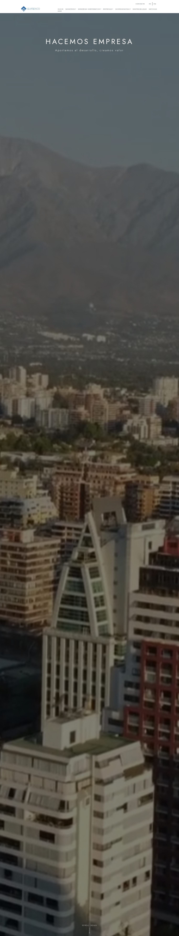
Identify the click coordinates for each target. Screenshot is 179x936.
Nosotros (70, 9)
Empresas (107, 9)
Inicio (60, 9)
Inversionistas (122, 9)
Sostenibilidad (140, 9)
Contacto (140, 4)
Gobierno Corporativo (89, 9)
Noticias (153, 9)
